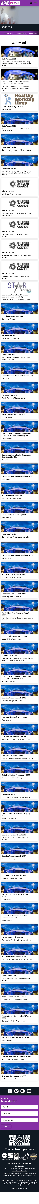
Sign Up (6, 1126)
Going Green (21, 33)
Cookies (32, 1168)
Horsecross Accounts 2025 (26, 1175)
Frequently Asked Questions (12, 1173)
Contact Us (19, 1166)
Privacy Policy (23, 1168)
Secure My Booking (29, 1173)
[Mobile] (34, 3)
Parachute (23, 1188)
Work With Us (14, 1163)
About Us (27, 1163)
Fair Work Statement (10, 1175)
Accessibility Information (19, 1171)
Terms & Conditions (10, 1168)
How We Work (8, 33)
